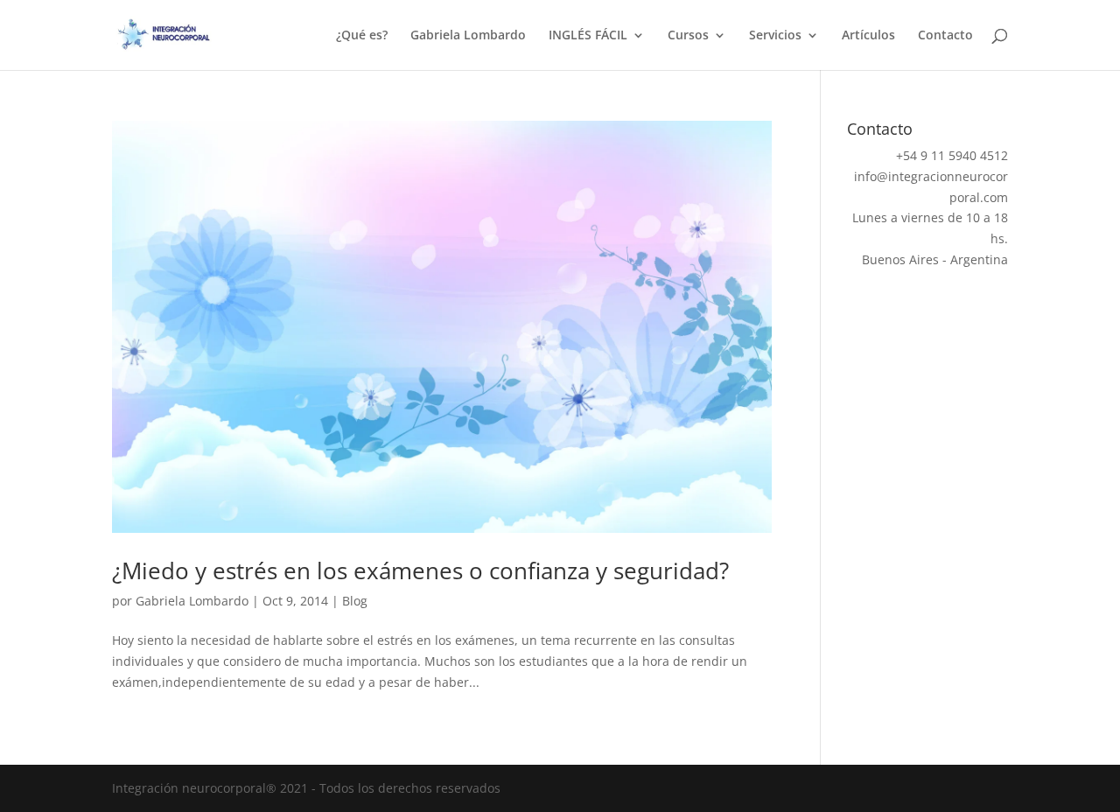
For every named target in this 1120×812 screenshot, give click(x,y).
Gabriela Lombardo (468, 36)
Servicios (775, 36)
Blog (355, 600)
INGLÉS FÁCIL (588, 36)
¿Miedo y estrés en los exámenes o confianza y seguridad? (420, 570)
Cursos (688, 36)
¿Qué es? (362, 36)
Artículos (868, 36)
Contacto (945, 36)
